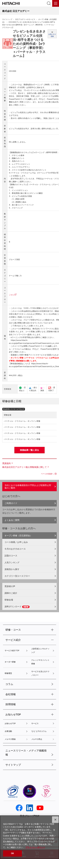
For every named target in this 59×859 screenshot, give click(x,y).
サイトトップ (7, 19)
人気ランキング (12, 562)
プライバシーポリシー (35, 847)
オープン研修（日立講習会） (18, 535)
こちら (11, 295)
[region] (29, 837)
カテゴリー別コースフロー (17, 576)
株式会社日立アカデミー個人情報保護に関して (24, 467)
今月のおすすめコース (15, 549)
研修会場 (9, 599)
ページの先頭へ (47, 474)
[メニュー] (55, 3)
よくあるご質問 (12, 520)
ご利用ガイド (11, 503)
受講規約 (6, 463)
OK (12, 853)
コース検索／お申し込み (16, 542)
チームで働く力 (15, 276)
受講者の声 (10, 586)
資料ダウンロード (13, 606)
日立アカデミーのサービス (25, 19)
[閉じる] (55, 819)
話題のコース (11, 555)
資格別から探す (12, 569)
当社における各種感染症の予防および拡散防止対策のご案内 (28, 486)
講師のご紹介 (11, 593)
